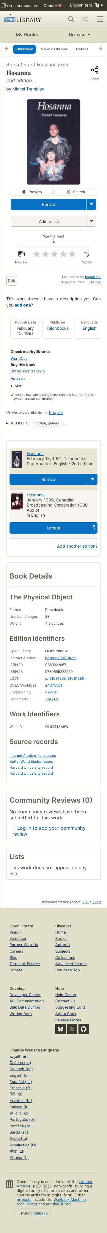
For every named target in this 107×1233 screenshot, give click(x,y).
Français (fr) (21, 1088)
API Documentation (27, 1001)
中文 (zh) (18, 1151)
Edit (11, 280)
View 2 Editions (54, 49)
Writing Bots (21, 1014)
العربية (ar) (19, 1056)
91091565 (75, 678)
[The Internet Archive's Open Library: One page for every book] (23, 19)
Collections (65, 957)
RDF (85, 902)
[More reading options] (91, 204)
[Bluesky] (60, 1029)
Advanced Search (71, 964)
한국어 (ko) (20, 1113)
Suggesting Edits (70, 1007)
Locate (53, 527)
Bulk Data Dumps (25, 1007)
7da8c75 (40, 1213)
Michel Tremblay (28, 88)
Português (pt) (23, 1119)
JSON (96, 902)
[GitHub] (83, 1029)
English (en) (20, 1075)
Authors (62, 945)
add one (23, 304)
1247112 (52, 699)
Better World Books (28, 371)
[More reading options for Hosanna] (91, 221)
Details (82, 49)
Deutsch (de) (21, 1069)
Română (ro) (21, 1126)
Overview (24, 49)
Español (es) (21, 1081)
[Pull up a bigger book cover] (53, 183)
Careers (16, 951)
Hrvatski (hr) (21, 1100)
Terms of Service (25, 964)
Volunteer (18, 938)
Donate (53, 5)
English (89, 328)
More (19, 386)
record (48, 761)
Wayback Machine (70, 1199)
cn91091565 (55, 678)
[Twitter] (72, 1029)
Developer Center (25, 995)
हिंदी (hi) (16, 1094)
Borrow (49, 204)
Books (61, 938)
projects (24, 1199)
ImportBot (93, 277)
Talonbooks (57, 328)
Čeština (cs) (20, 1062)
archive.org (27, 1204)
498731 (51, 692)
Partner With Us (24, 945)
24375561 (53, 685)
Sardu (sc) (19, 1132)
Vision (15, 932)
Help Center (65, 995)
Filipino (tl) (19, 1157)
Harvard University (25, 767)
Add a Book (65, 1014)
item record (46, 755)
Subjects (63, 951)
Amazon (18, 378)
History (95, 282)
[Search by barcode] (84, 19)
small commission (40, 399)
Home (60, 932)
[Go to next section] (100, 49)
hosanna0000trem (60, 658)
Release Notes (68, 1020)
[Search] (71, 19)
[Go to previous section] (6, 49)
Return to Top (67, 970)
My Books (27, 34)
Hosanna (46, 65)
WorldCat (19, 358)
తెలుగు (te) (18, 1138)
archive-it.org (58, 1204)
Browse (77, 34)
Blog (14, 957)
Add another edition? (77, 545)
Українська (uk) (24, 1145)
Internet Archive (23, 755)
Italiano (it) (19, 1107)
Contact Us (65, 1001)
